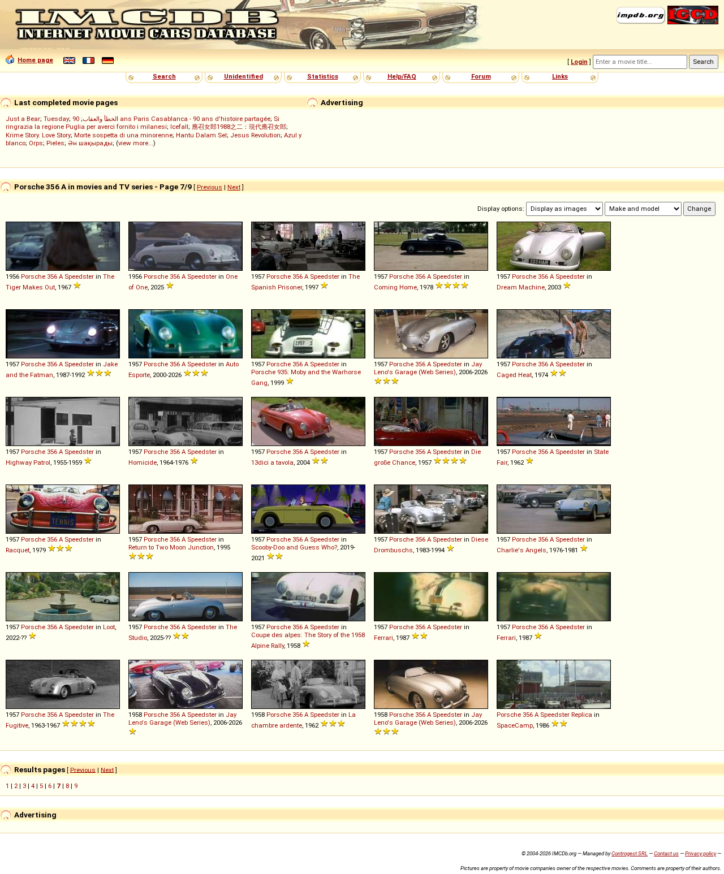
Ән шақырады (90, 143)
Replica (581, 715)
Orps (36, 143)
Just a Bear (23, 119)
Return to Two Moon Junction (171, 547)
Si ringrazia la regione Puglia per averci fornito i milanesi (142, 123)
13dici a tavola (272, 462)
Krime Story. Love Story (38, 135)
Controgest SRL (629, 853)
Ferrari (383, 638)
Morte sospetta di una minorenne (123, 135)
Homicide (142, 462)
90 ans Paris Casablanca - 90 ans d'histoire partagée (171, 119)
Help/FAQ (401, 76)
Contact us (666, 853)
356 (52, 276)
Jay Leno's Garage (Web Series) (428, 368)
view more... (135, 143)
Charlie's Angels (521, 550)
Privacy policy (700, 853)
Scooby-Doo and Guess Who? (294, 547)
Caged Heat (514, 375)
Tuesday (56, 119)
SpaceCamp (515, 725)
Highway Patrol (28, 462)
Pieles (55, 143)
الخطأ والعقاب (100, 119)
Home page (35, 60)
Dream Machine (521, 287)
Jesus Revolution (255, 135)
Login (579, 62)
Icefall (179, 127)
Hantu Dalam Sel (201, 135)
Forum (481, 76)
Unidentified (243, 76)
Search (164, 76)
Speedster (79, 276)
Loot (109, 627)
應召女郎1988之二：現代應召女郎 (239, 127)
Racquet (17, 550)
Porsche (33, 276)
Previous (209, 187)
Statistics (322, 76)
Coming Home (395, 287)
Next (233, 187)
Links (560, 76)
